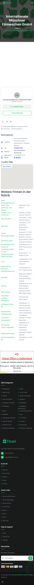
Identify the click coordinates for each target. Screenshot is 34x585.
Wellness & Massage (25, 428)
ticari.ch (4, 510)
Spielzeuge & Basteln (8, 418)
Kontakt (4, 477)
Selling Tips (6, 536)
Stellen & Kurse (7, 425)
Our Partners (6, 507)
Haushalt (22, 399)
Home (17, 28)
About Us (5, 470)
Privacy (4, 483)
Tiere (21, 414)
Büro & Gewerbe (7, 399)
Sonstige (22, 421)
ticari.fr (4, 517)
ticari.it (4, 513)
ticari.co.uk (5, 520)
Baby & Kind (6, 392)
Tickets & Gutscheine (25, 411)
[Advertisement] (17, 60)
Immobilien (22, 403)
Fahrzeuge (5, 406)
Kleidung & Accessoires (22, 407)
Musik (4, 411)
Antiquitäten (6, 389)
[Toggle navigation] (32, 3)
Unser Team (6, 473)
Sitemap (5, 540)
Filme (21, 389)
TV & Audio (22, 418)
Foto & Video (23, 392)
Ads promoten (6, 503)
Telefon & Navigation (8, 428)
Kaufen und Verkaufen (8, 496)
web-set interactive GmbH (19, 575)
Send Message (18, 113)
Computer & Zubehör (8, 403)
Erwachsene (23, 425)
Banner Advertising (8, 500)
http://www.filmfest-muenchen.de (19, 152)
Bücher (4, 396)
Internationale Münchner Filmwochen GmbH (17, 100)
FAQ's (4, 533)
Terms (4, 480)
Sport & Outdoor (7, 421)
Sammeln (5, 414)
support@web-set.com (11, 457)
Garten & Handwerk (25, 396)
